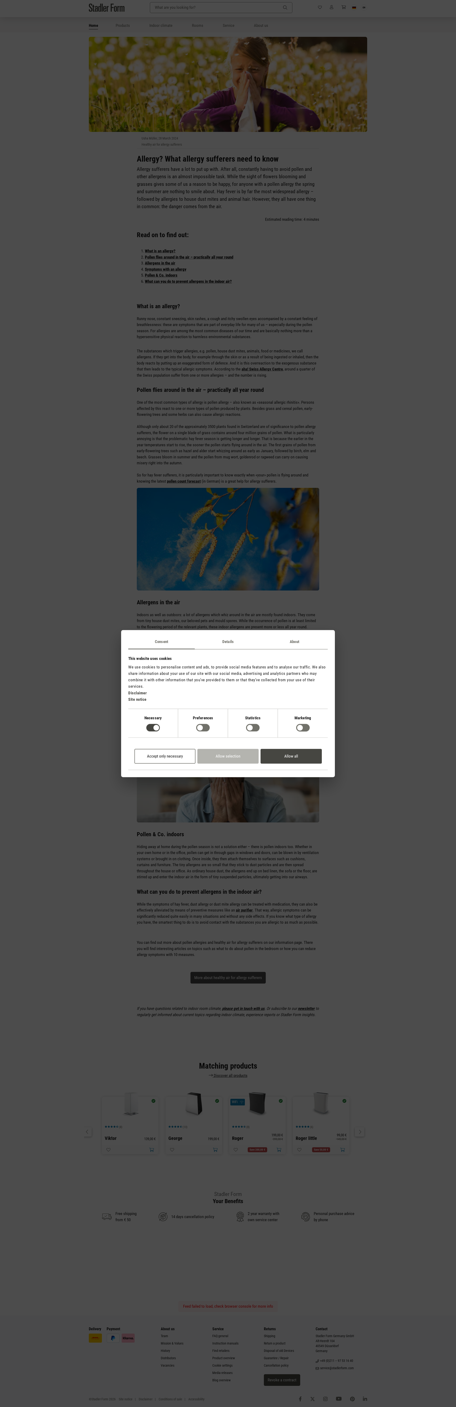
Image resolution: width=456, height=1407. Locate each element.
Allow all (291, 756)
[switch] (203, 727)
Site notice (137, 699)
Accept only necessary (165, 756)
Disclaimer (137, 693)
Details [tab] (228, 641)
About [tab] (294, 641)
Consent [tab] (161, 641)
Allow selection (228, 756)
